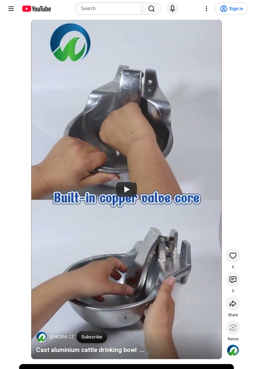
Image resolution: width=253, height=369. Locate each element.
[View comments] (233, 279)
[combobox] (110, 8)
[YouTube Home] (36, 8)
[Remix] (233, 327)
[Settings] (206, 8)
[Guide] (11, 8)
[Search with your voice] (172, 8)
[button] (41, 336)
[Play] (126, 189)
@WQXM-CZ (62, 336)
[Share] (233, 303)
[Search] (151, 8)
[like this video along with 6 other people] (233, 255)
